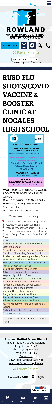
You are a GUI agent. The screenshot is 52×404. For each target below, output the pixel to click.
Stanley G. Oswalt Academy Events (21, 297)
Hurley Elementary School (17, 265)
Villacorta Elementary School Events (22, 300)
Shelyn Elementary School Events (21, 294)
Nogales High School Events (18, 275)
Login (37, 377)
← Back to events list (15, 318)
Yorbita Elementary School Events (21, 310)
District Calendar (12, 246)
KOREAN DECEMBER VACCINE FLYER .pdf (22, 228)
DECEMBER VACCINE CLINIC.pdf (19, 225)
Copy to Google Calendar (16, 234)
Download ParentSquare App (26, 360)
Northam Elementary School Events (22, 278)
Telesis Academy (11, 313)
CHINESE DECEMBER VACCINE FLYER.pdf (22, 221)
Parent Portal (7, 402)
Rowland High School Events (18, 287)
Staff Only (10, 45)
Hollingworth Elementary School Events (24, 262)
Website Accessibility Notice (26, 363)
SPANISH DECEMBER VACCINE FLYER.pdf (22, 231)
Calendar (46, 402)
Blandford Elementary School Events (22, 253)
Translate (36, 62)
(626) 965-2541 (30, 349)
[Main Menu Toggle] (49, 3)
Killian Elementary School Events (20, 272)
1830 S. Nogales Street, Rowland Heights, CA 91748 (25, 344)
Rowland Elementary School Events (22, 284)
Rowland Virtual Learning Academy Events (25, 256)
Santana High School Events (18, 291)
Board (35, 402)
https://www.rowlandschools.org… (21, 216)
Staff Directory (23, 402)
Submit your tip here (40, 390)
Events (6, 240)
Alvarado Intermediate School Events (23, 250)
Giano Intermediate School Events (21, 259)
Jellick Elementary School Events (20, 268)
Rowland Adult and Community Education (25, 243)
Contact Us (26, 356)
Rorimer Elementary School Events (21, 281)
